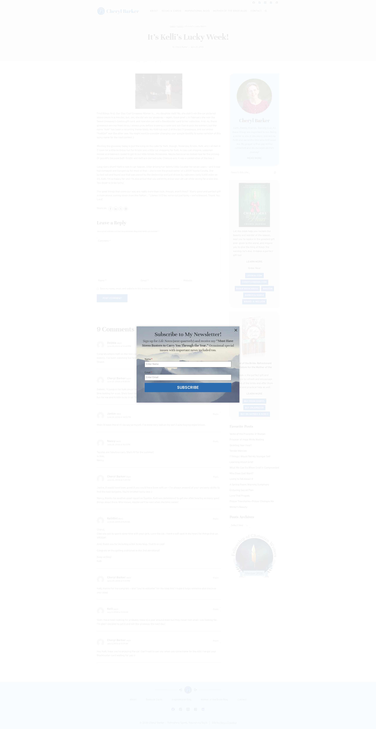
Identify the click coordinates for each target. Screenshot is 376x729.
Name (148, 359)
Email (148, 372)
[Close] (236, 330)
